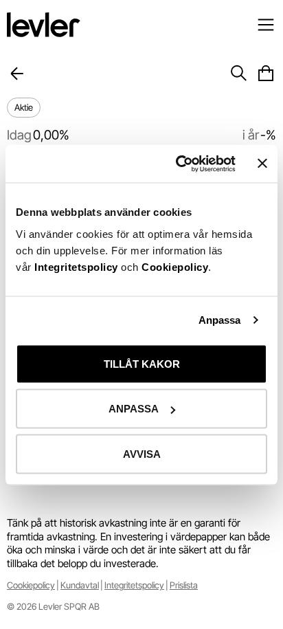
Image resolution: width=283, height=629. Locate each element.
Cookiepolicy (175, 266)
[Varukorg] (266, 73)
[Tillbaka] (17, 73)
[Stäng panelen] (262, 163)
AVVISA (142, 453)
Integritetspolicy (77, 266)
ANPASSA (134, 409)
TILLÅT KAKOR (142, 363)
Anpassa (220, 320)
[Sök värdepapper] (238, 73)
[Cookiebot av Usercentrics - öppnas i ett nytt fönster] (178, 164)
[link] (31, 585)
